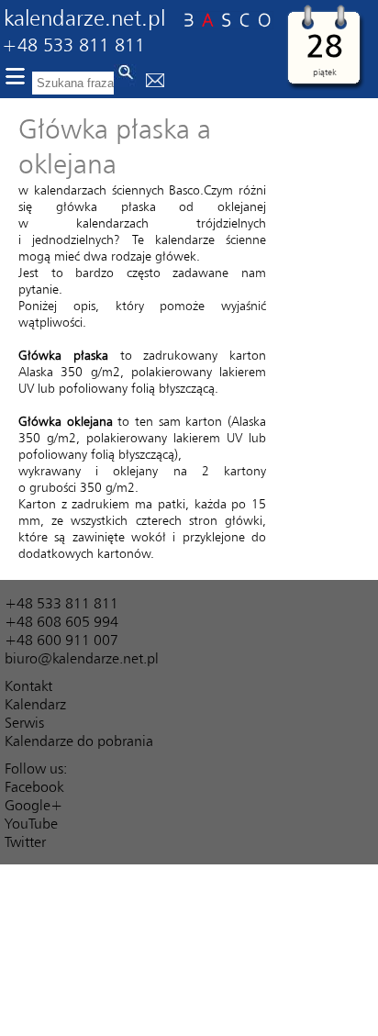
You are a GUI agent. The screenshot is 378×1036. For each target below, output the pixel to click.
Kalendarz (35, 704)
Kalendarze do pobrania (79, 740)
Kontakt (28, 685)
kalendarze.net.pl (84, 17)
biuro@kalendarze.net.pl (82, 658)
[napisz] (155, 81)
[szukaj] (125, 75)
